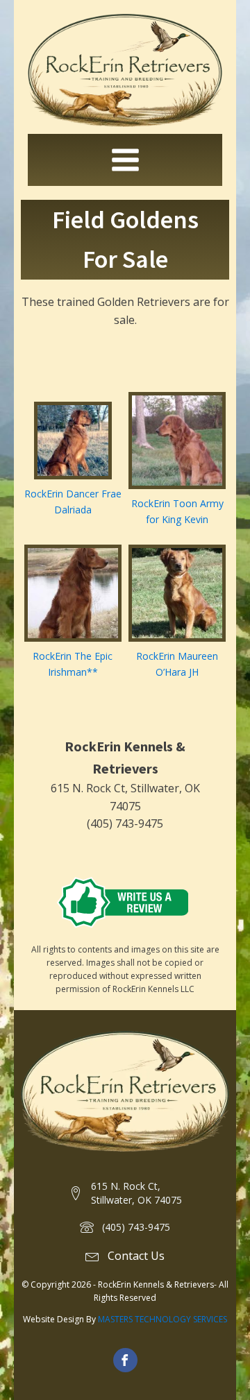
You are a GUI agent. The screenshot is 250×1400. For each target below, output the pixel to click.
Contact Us (136, 1255)
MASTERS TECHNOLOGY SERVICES (162, 1319)
